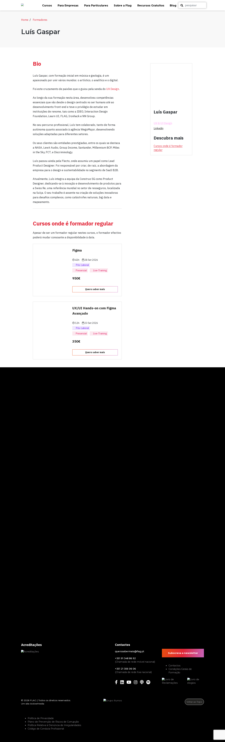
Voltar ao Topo (194, 701)
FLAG (33, 700)
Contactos (174, 665)
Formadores (40, 19)
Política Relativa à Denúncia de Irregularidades (54, 725)
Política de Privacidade (41, 718)
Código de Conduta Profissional (46, 728)
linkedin (158, 128)
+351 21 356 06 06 (125, 668)
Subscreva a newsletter (183, 653)
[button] (48, 5)
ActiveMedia (37, 703)
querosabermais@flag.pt (129, 651)
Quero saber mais (95, 289)
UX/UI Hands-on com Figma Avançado (94, 311)
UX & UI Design (163, 123)
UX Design (112, 89)
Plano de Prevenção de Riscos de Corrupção (53, 721)
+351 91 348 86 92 (125, 658)
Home (24, 19)
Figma (77, 250)
